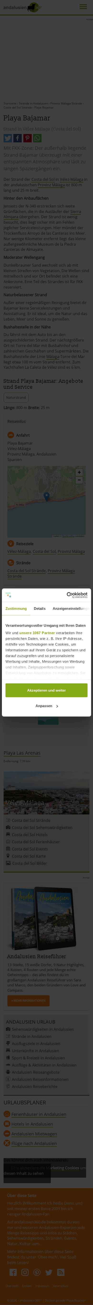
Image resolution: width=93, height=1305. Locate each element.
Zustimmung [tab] (16, 608)
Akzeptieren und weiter (46, 690)
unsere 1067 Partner (37, 633)
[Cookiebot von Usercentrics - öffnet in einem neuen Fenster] (67, 595)
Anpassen (44, 706)
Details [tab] (40, 608)
